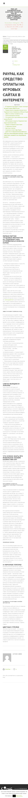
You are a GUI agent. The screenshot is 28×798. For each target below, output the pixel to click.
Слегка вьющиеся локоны (12, 115)
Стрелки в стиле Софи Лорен (13, 130)
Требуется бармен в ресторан (13, 124)
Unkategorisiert (16, 23)
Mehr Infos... (19, 796)
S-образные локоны (10, 126)
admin (16, 61)
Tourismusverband (8, 23)
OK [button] (14, 795)
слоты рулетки (9, 299)
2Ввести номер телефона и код (14, 113)
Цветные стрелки (10, 128)
